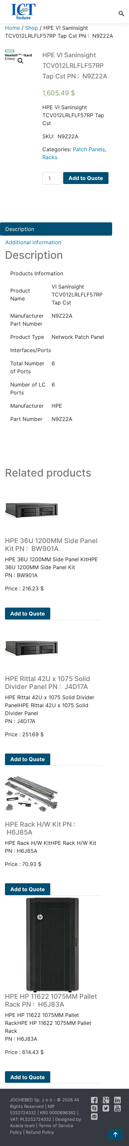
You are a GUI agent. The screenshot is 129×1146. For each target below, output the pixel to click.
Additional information (33, 242)
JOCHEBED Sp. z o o (32, 1099)
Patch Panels (89, 149)
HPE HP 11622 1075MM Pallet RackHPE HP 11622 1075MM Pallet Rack (51, 1013)
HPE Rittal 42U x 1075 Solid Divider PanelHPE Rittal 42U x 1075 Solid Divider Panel (49, 695)
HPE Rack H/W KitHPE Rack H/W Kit (50, 833)
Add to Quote (85, 178)
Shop (31, 27)
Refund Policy (40, 1132)
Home (12, 27)
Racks (49, 157)
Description (19, 229)
